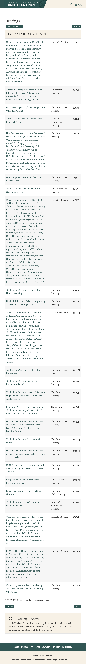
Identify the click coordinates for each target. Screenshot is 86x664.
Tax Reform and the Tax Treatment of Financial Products (24, 120)
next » (77, 606)
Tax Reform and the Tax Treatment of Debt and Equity (24, 504)
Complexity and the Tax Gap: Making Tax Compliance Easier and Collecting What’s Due (24, 588)
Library (68, 647)
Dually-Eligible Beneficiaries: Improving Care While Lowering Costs (25, 303)
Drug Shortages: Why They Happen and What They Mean (25, 109)
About (16, 647)
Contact (49, 656)
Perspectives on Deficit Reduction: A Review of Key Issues (23, 481)
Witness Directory (15, 26)
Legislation (35, 647)
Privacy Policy (38, 656)
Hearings (24, 647)
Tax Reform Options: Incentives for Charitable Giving (23, 190)
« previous (10, 606)
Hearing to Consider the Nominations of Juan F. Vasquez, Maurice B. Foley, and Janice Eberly (25, 454)
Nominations (58, 647)
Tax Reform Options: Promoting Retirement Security (22, 383)
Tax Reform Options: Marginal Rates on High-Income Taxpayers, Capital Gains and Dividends (25, 395)
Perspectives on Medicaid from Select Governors (24, 493)
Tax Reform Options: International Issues (23, 441)
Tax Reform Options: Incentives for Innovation (23, 371)
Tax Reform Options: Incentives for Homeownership (23, 292)
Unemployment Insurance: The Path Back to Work (23, 179)
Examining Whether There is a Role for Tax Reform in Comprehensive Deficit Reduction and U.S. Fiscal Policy (25, 410)
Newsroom (46, 647)
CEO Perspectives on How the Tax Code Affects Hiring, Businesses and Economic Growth (25, 468)
